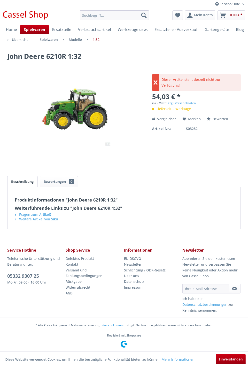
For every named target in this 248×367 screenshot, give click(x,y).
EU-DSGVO (132, 258)
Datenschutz (134, 281)
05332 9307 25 (23, 276)
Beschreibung (22, 181)
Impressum (133, 287)
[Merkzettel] (177, 15)
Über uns (131, 275)
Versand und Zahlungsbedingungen (84, 273)
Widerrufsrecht (78, 287)
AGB (69, 293)
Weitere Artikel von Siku (38, 219)
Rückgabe (74, 281)
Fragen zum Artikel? (34, 214)
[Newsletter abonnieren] (234, 288)
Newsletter (133, 264)
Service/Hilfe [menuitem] (230, 4)
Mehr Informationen (178, 359)
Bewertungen (58, 181)
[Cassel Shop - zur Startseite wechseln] (25, 16)
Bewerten (220, 119)
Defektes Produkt (80, 258)
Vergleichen (166, 119)
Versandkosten (112, 325)
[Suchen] (144, 15)
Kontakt (72, 264)
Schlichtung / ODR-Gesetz (145, 270)
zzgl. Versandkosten (182, 103)
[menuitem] (114, 15)
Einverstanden (231, 359)
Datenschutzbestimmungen (204, 304)
